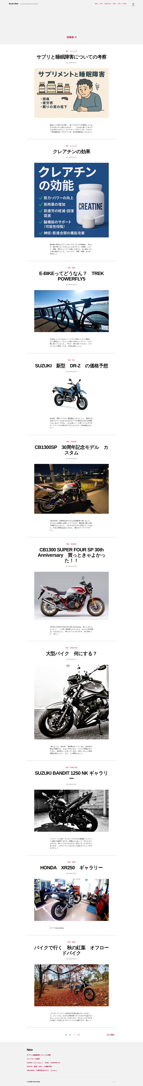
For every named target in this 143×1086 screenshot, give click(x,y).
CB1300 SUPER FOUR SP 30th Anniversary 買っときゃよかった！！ (71, 555)
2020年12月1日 (72, 958)
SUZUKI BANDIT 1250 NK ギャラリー (71, 775)
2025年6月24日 (72, 62)
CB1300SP (74, 441)
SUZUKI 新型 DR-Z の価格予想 (71, 365)
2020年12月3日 (72, 873)
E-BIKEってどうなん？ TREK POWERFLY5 (73, 276)
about (96, 3)
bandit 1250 (73, 647)
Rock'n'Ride (13, 4)
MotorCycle (108, 3)
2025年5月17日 (72, 157)
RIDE (114, 3)
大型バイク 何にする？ (71, 653)
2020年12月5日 (72, 784)
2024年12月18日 (72, 284)
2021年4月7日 (72, 659)
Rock (101, 3)
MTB (119, 3)
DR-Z (73, 360)
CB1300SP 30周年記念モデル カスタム (71, 450)
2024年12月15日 (72, 371)
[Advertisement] (71, 24)
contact (124, 3)
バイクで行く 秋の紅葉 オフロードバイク (71, 950)
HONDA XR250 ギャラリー (71, 867)
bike (69, 360)
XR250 (73, 862)
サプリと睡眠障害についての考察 (71, 57)
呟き (67, 51)
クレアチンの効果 (71, 151)
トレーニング (73, 51)
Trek (73, 267)
